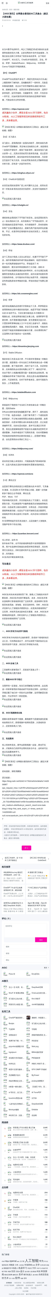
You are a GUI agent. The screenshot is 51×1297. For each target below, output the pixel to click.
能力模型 (35, 1275)
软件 (17, 1278)
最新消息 (16, 9)
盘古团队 (27, 1271)
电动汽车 (45, 1268)
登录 (47, 3)
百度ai (18, 1271)
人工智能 (32, 1260)
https (7, 1261)
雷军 (25, 1278)
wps (18, 1261)
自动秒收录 (29, 1285)
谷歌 (13, 1278)
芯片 (10, 1278)
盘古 (22, 1271)
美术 (21, 1274)
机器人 (15, 1267)
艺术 (6, 1277)
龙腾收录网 (19, 1285)
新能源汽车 (8, 1268)
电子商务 (4, 1271)
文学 (37, 1264)
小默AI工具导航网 (10, 835)
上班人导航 (18, 1288)
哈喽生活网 (40, 1283)
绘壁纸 (26, 1288)
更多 (46, 967)
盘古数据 (33, 1271)
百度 (13, 1271)
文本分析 (43, 1265)
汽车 (34, 1267)
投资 (33, 1265)
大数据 (11, 1264)
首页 (10, 9)
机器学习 (23, 1267)
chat (3, 1261)
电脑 (9, 1271)
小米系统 (21, 1265)
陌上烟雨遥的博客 (29, 1283)
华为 (41, 1260)
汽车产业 (39, 1268)
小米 (16, 1264)
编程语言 (15, 1275)
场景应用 (5, 1265)
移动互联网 (8, 1274)
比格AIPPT (38, 1285)
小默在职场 (17, 1283)
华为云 (46, 1261)
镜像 (22, 1278)
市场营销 (28, 1264)
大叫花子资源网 (9, 1285)
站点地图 (25, 1291)
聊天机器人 (27, 1274)
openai (12, 1261)
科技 (38, 1271)
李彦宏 (30, 1268)
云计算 (22, 1261)
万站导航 (33, 1288)
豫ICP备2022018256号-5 (34, 1294)
